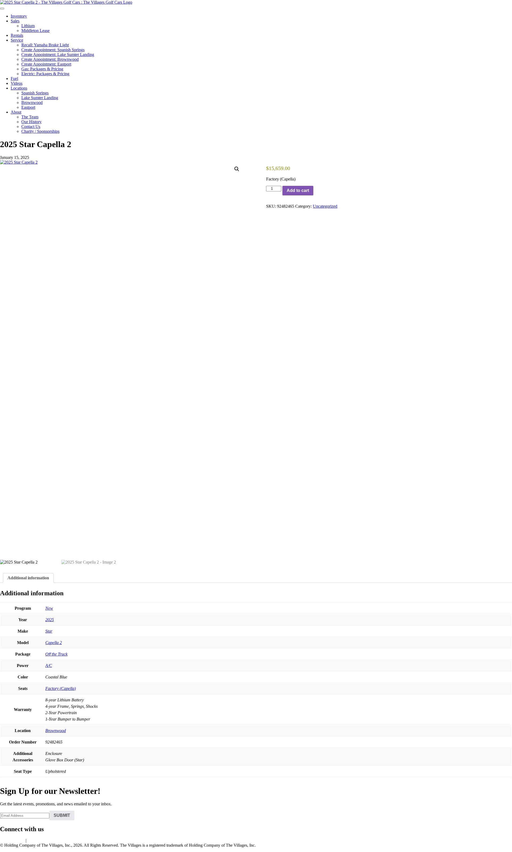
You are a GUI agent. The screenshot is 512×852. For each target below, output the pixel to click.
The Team (29, 117)
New (49, 608)
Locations (19, 88)
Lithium (28, 25)
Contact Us (30, 126)
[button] (237, 169)
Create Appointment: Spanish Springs (53, 49)
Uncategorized (325, 206)
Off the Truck (56, 654)
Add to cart (298, 190)
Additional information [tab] (28, 578)
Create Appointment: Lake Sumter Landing (57, 54)
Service (17, 40)
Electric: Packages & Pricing (45, 73)
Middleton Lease (35, 30)
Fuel (14, 78)
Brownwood (32, 102)
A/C (48, 665)
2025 (49, 619)
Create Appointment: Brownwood (50, 59)
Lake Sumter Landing (39, 97)
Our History (31, 121)
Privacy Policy (12, 840)
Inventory (19, 16)
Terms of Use (38, 840)
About (16, 112)
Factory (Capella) (60, 688)
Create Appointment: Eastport (46, 64)
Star (48, 631)
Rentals (17, 35)
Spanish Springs (35, 93)
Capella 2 (53, 642)
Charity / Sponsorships (40, 131)
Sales (15, 21)
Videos (16, 83)
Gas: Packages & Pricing (42, 69)
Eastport (28, 107)
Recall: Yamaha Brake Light (45, 45)
